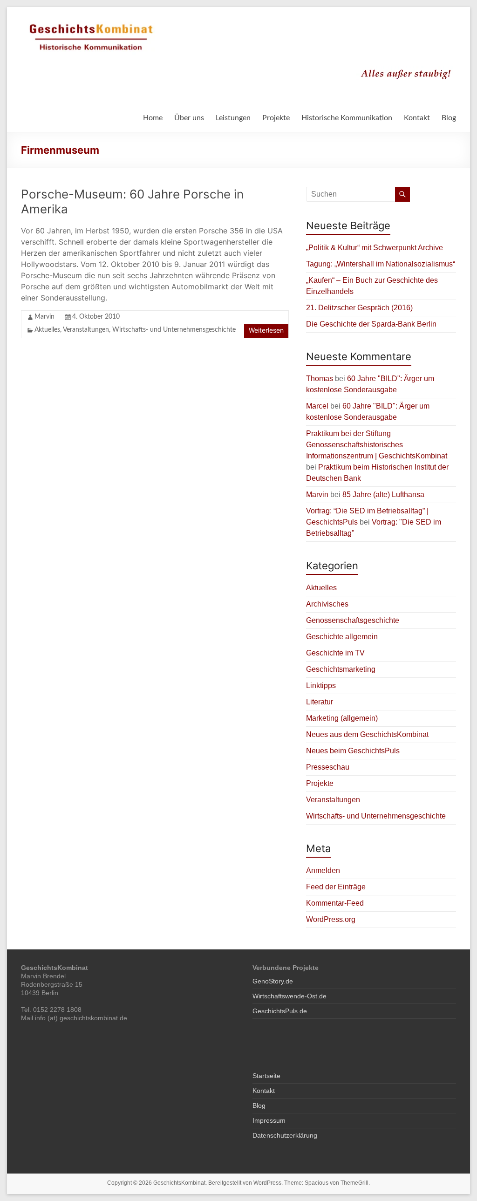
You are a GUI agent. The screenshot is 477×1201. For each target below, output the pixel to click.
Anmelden (323, 870)
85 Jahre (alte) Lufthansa (383, 494)
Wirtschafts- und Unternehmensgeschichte (174, 330)
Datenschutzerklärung (284, 1135)
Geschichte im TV (335, 653)
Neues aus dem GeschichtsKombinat (367, 734)
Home (153, 118)
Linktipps (321, 685)
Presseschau (327, 767)
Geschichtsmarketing (340, 669)
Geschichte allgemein (342, 637)
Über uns (189, 118)
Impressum (269, 1120)
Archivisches (327, 604)
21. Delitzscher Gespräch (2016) (359, 308)
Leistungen (233, 118)
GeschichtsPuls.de (279, 1011)
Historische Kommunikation (346, 118)
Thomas (319, 378)
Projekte (276, 118)
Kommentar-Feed (335, 903)
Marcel (317, 406)
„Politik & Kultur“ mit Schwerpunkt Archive (374, 248)
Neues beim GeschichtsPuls (353, 751)
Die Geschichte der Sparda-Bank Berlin (371, 324)
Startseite (266, 1075)
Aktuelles (47, 330)
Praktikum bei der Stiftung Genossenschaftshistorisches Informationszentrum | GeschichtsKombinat (376, 445)
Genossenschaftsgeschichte (352, 620)
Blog (449, 118)
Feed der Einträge (336, 887)
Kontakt (417, 118)
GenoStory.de (272, 981)
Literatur (319, 702)
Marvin (44, 317)
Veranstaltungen (86, 330)
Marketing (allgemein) (342, 718)
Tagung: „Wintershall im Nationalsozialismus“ (380, 264)
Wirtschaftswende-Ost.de (289, 996)
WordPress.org (330, 919)
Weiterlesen (266, 330)
